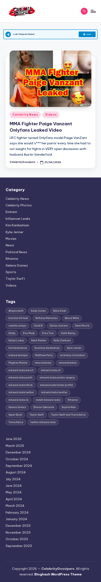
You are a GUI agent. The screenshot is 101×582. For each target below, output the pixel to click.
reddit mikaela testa (48, 399)
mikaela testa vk (18, 399)
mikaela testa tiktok (20, 385)
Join (88, 34)
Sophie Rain (69, 407)
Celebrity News (25, 114)
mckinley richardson (72, 355)
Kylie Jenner (14, 232)
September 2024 (19, 466)
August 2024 (16, 472)
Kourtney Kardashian (47, 348)
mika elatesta (43, 362)
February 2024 (17, 512)
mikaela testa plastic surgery (57, 377)
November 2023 (18, 532)
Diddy (12, 333)
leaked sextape (18, 355)
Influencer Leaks (18, 218)
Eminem (11, 212)
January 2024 (16, 519)
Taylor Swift (15, 278)
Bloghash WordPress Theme (58, 574)
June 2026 (14, 439)
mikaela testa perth (20, 377)
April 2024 (14, 499)
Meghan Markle (17, 362)
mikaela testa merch (21, 370)
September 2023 (19, 546)
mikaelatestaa (68, 362)
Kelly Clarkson (62, 340)
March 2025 (15, 446)
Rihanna (12, 258)
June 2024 (14, 486)
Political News (16, 252)
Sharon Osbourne (43, 407)
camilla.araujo (17, 325)
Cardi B (38, 325)
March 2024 (15, 505)
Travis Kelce (15, 422)
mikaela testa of (51, 370)
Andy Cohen (38, 310)
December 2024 (18, 452)
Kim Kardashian (17, 225)
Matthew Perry (44, 355)
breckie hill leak (18, 318)
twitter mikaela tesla (43, 422)
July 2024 (13, 479)
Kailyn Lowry (16, 340)
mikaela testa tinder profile (56, 385)
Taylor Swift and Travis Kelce (68, 414)
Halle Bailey (68, 333)
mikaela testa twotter (54, 392)
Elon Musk (29, 333)
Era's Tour (48, 333)
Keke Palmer (38, 340)
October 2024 (17, 459)
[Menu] (93, 11)
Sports (11, 272)
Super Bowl (15, 414)
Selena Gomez (17, 265)
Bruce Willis (72, 318)
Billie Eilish (59, 310)
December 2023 (18, 525)
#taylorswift (15, 310)
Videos (51, 114)
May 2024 (14, 492)
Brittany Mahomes (46, 318)
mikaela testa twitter (21, 392)
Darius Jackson (59, 325)
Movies (11, 238)
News (10, 245)
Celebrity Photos (19, 205)
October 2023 (17, 539)
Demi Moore (82, 325)
